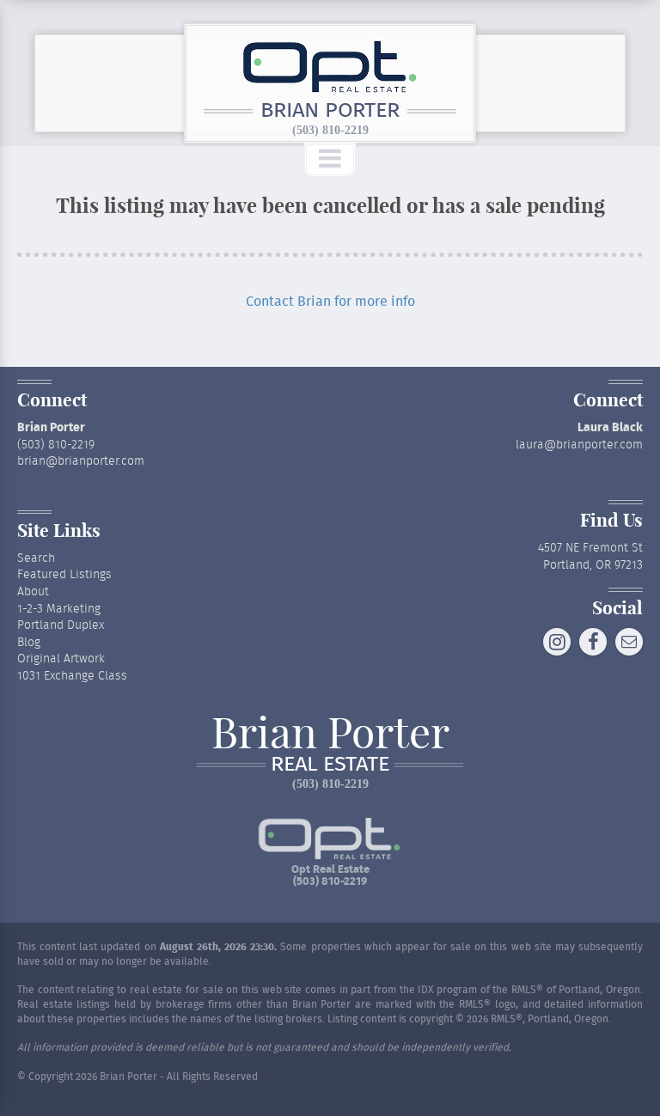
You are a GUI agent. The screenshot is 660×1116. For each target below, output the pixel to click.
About (33, 592)
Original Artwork (61, 659)
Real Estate (330, 765)
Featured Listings (64, 575)
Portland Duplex (60, 625)
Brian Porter (330, 111)
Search (36, 558)
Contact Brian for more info (330, 301)
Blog (28, 643)
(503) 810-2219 (330, 130)
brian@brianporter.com (80, 461)
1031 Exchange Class (72, 676)
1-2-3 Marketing (59, 609)
